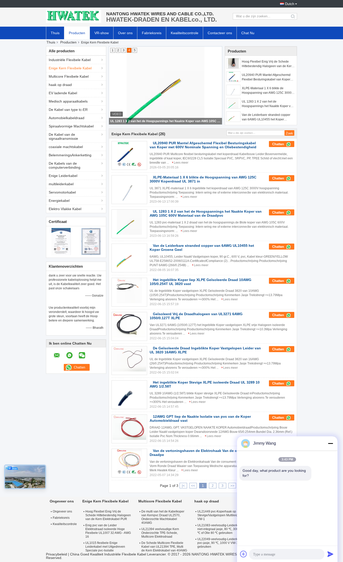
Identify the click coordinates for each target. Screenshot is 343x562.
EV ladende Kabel (63, 93)
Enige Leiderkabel (63, 176)
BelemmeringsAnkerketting (70, 155)
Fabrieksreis (151, 33)
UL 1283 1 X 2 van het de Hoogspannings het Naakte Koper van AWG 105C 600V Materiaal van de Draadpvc (268, 104)
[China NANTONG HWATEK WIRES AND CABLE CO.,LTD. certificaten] (61, 241)
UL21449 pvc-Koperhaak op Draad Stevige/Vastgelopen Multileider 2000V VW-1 (223, 515)
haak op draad (60, 85)
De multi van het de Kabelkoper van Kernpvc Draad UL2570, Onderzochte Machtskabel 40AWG (162, 517)
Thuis (55, 33)
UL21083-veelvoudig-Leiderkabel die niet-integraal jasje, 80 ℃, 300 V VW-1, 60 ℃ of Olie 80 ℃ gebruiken (225, 529)
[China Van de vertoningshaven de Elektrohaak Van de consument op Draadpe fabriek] (129, 461)
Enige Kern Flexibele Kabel (70, 68)
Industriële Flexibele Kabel (70, 60)
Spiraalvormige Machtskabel (71, 126)
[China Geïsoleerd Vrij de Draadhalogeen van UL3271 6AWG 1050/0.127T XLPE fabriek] (129, 324)
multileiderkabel (61, 184)
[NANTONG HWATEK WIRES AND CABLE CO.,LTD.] (73, 16)
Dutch (289, 4)
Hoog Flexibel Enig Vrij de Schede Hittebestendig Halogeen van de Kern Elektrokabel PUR (267, 64)
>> (232, 486)
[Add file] (243, 553)
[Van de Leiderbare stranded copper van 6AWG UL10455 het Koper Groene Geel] (233, 116)
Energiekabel (59, 201)
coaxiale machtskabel (66, 147)
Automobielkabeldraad (66, 118)
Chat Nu (247, 33)
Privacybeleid (56, 554)
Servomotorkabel (62, 192)
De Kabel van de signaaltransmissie (63, 136)
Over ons (125, 33)
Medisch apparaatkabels (68, 101)
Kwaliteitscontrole (184, 33)
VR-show (101, 33)
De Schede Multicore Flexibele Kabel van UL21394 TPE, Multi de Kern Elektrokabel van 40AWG (164, 546)
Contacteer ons (220, 33)
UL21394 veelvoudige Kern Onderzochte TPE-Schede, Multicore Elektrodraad (160, 532)
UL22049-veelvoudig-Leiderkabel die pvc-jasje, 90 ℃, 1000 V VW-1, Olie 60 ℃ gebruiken (225, 542)
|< (183, 486)
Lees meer (181, 162)
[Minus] (330, 443)
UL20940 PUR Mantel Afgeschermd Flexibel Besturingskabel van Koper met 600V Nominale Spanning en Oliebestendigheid (266, 77)
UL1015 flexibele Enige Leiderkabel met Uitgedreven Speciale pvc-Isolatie (105, 546)
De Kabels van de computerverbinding (64, 165)
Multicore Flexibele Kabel (69, 76)
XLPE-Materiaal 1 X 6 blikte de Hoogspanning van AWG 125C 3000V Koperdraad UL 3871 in (268, 90)
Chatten (278, 144)
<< (193, 486)
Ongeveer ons (62, 511)
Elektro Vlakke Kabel (65, 209)
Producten (77, 33)
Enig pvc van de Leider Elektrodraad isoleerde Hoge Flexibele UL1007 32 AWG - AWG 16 (108, 531)
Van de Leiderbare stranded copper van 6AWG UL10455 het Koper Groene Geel (165, 121)
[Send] (330, 553)
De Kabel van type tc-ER (68, 110)
